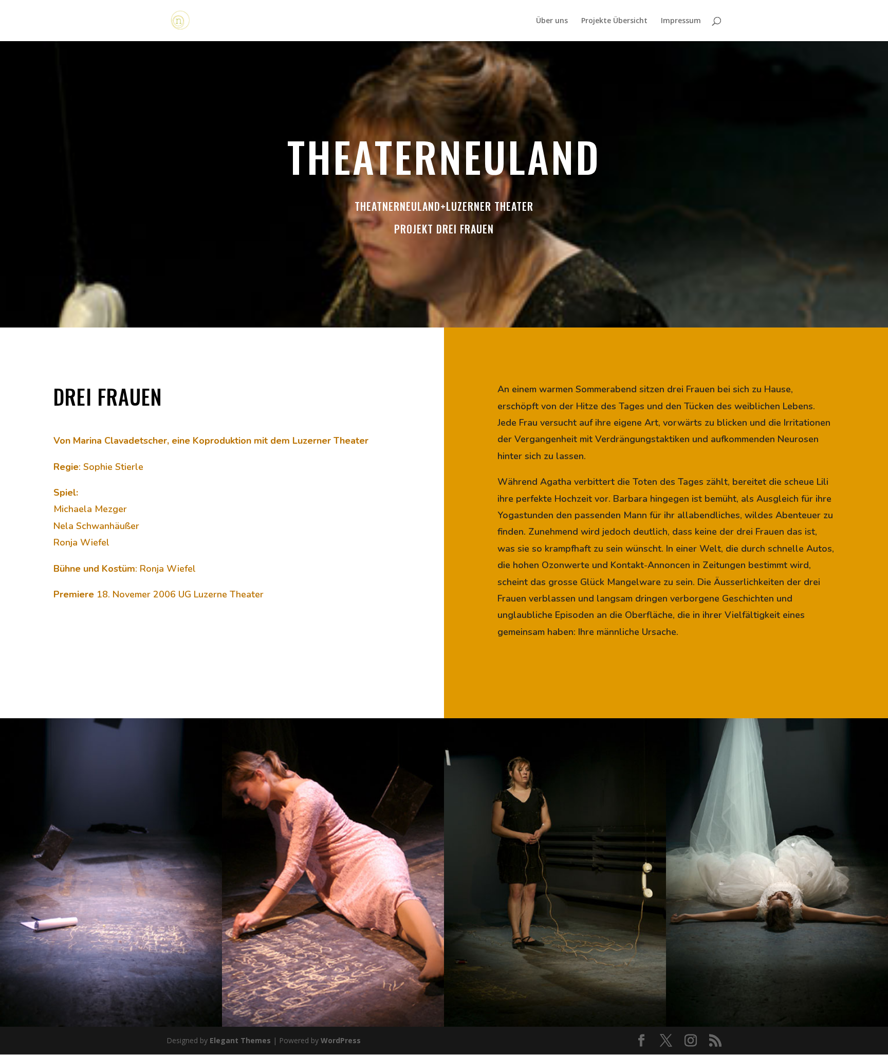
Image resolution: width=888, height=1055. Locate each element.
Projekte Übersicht (614, 21)
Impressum (681, 21)
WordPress (341, 1040)
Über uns (552, 21)
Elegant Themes (240, 1040)
